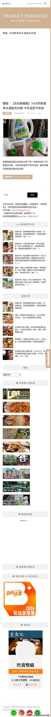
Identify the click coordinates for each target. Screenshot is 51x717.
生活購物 (7, 113)
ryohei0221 (19, 113)
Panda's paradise (25, 16)
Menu (8, 4)
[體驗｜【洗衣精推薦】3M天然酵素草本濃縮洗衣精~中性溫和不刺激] (25, 138)
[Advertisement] (25, 72)
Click (48, 358)
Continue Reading (21, 177)
